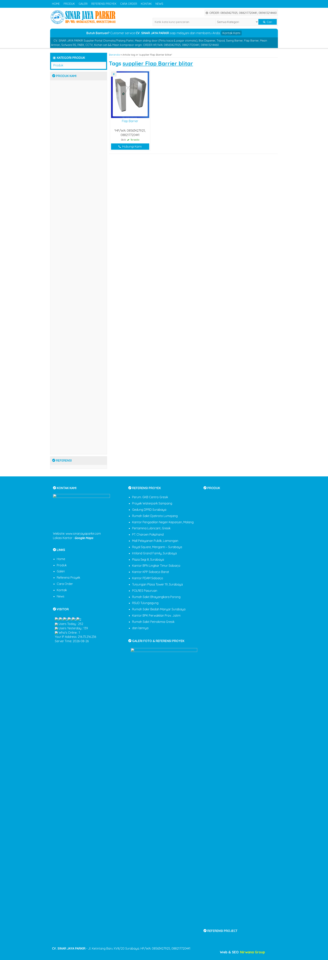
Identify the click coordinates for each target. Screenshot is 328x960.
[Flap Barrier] (130, 94)
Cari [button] (269, 22)
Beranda (114, 54)
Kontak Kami (231, 33)
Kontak (146, 4)
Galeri (83, 4)
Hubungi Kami (131, 146)
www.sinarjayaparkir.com (83, 533)
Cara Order (128, 4)
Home (56, 4)
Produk (69, 4)
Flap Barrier (130, 121)
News (159, 4)
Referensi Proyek (103, 4)
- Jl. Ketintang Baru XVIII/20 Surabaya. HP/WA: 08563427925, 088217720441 (121, 948)
